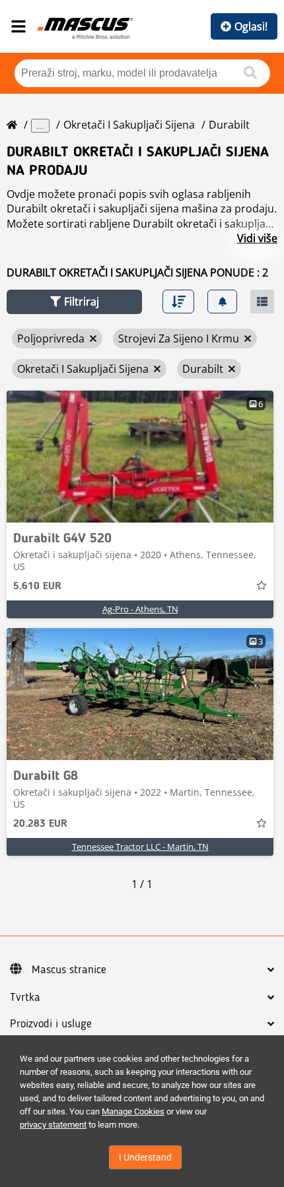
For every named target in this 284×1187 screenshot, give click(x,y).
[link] (140, 457)
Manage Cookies (133, 1111)
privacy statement (53, 1125)
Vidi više (257, 238)
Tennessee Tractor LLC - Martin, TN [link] (140, 846)
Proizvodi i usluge (51, 1024)
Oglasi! (250, 26)
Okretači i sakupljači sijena (129, 124)
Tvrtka (25, 998)
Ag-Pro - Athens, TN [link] (140, 609)
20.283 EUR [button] (40, 824)
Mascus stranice (69, 970)
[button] (74, 302)
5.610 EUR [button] (37, 586)
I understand (145, 1157)
